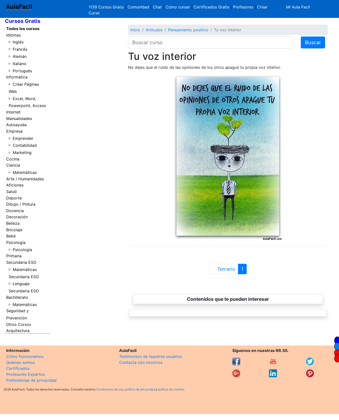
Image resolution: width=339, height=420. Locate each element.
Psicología (16, 242)
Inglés (18, 41)
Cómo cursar (178, 6)
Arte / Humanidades (25, 178)
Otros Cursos (18, 324)
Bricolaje (14, 229)
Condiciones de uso (110, 389)
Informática (17, 77)
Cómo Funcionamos (24, 356)
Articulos (154, 29)
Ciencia (13, 165)
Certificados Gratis (211, 6)
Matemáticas (25, 172)
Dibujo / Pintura (20, 204)
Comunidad (138, 6)
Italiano (19, 63)
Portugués (22, 70)
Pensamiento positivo (188, 29)
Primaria (14, 255)
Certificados (18, 368)
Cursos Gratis (22, 21)
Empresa (14, 131)
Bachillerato (17, 297)
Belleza (13, 223)
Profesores (243, 6)
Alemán (20, 56)
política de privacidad (140, 389)
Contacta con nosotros (141, 362)
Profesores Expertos (25, 374)
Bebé (11, 235)
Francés (20, 49)
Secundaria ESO (21, 262)
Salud (11, 191)
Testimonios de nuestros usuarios (150, 356)
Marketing (22, 152)
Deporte (14, 197)
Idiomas (13, 35)
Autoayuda (16, 124)
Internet (13, 112)
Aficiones (15, 185)
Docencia (15, 210)
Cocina (12, 158)
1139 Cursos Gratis (107, 6)
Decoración (17, 216)
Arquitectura (18, 330)
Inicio (135, 29)
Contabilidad (25, 145)
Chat (157, 6)
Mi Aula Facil (298, 6)
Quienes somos (20, 362)
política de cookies (171, 389)
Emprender (23, 138)
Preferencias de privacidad (31, 380)
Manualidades (19, 118)
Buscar (313, 42)
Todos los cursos (22, 28)
